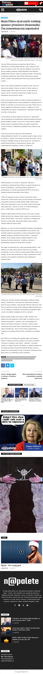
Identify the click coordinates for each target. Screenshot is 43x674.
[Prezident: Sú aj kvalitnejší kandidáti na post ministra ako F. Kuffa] (7, 392)
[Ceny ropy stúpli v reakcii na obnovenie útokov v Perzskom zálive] (6, 631)
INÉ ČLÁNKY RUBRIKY (15, 385)
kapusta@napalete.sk (7, 658)
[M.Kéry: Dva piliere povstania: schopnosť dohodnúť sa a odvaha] (35, 392)
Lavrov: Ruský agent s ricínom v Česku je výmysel (8, 376)
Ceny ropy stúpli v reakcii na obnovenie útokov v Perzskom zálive (26, 629)
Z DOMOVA (8, 14)
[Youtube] (28, 605)
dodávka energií (17, 357)
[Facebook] (3, 365)
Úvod (2, 14)
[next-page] (23, 405)
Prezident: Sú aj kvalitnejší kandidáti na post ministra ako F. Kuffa (7, 400)
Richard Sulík (30, 358)
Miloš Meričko (13, 358)
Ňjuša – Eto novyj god (11, 565)
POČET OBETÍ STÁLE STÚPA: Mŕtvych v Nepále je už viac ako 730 (25, 638)
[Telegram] (8, 365)
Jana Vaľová (5, 358)
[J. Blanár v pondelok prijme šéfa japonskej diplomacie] (21, 392)
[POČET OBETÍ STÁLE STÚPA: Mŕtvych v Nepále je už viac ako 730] (6, 640)
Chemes (9, 357)
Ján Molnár (32, 357)
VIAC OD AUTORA (29, 385)
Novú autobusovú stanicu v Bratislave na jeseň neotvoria (32, 376)
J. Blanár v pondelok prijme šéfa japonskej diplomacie (21, 400)
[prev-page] (20, 405)
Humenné (25, 357)
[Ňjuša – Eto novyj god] (21, 552)
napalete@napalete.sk (7, 661)
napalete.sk (4, 31)
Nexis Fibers (22, 358)
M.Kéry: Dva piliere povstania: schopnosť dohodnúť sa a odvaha (35, 400)
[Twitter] (12, 365)
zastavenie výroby (7, 360)
